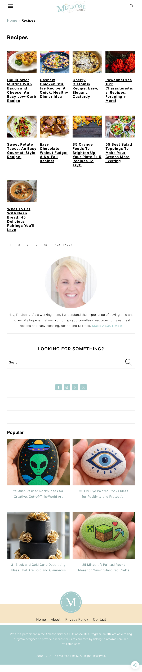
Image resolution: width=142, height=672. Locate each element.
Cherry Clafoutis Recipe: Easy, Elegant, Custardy (86, 88)
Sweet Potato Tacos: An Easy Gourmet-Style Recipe (22, 150)
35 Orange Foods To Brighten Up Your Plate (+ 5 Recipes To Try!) (87, 154)
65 (45, 244)
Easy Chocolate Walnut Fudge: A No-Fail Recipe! (54, 152)
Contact (99, 619)
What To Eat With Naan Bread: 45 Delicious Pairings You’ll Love (20, 219)
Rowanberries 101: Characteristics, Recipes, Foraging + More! (119, 90)
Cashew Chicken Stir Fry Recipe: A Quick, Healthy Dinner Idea (54, 88)
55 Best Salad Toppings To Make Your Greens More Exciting (118, 152)
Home (12, 20)
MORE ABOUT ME (106, 326)
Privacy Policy (76, 619)
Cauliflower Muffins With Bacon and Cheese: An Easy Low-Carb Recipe (21, 90)
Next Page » (63, 244)
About (55, 619)
